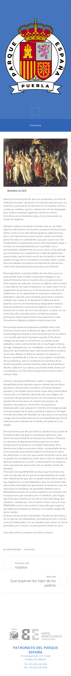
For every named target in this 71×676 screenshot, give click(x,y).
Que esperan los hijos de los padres (33, 583)
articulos (30, 549)
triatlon (21, 567)
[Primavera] (35, 163)
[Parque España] (35, 56)
